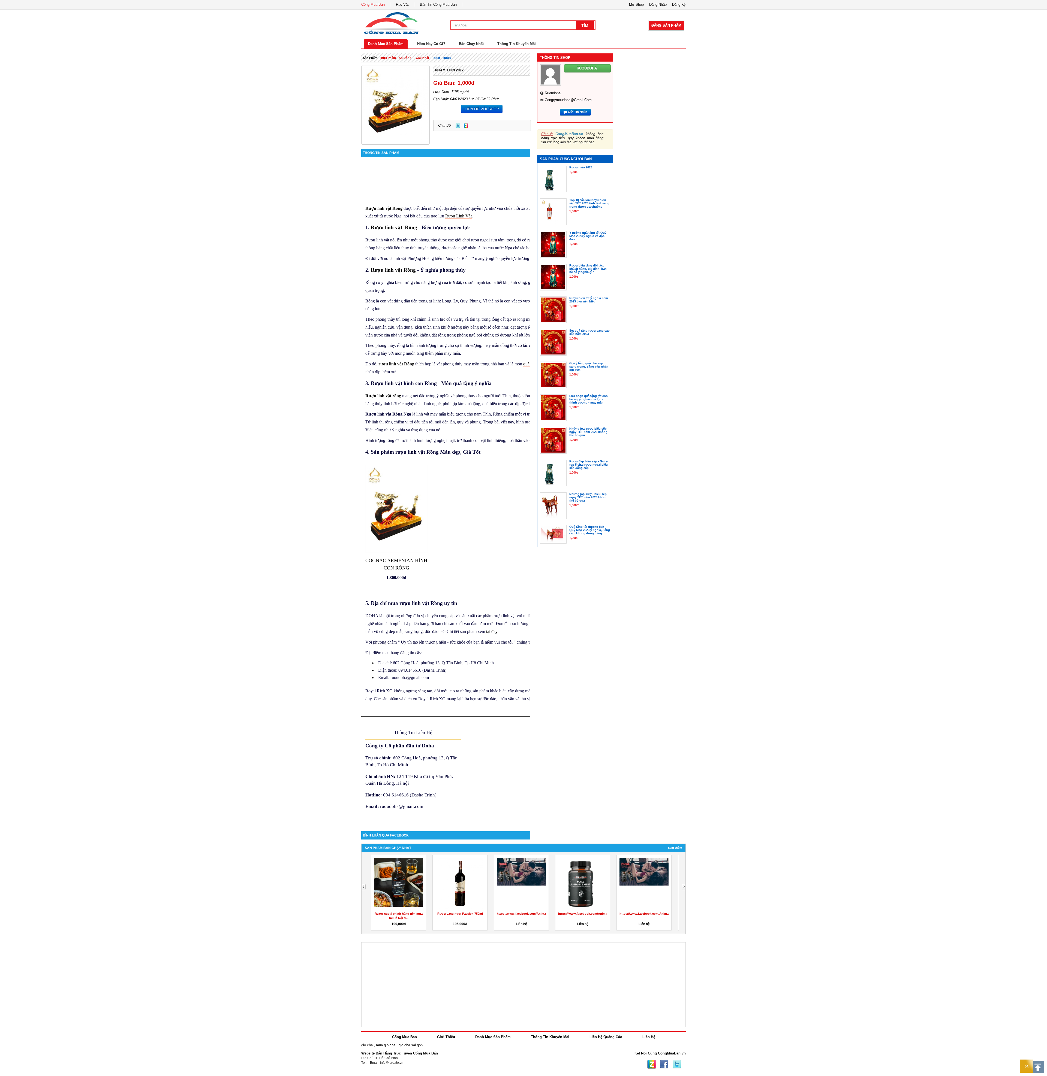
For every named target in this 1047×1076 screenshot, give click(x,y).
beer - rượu (442, 57)
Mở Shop (636, 4)
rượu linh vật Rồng (396, 364)
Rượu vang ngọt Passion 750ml (460, 913)
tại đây (492, 631)
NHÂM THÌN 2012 (449, 70)
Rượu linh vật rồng (383, 395)
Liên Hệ (648, 1037)
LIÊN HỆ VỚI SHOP (482, 109)
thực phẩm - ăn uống (395, 57)
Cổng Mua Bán (373, 4)
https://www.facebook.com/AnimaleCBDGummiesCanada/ (600, 913)
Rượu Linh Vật (458, 216)
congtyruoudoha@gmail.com (568, 100)
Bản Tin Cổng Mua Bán (438, 4)
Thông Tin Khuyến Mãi (516, 44)
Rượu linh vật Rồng (383, 208)
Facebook (664, 1064)
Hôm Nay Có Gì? (431, 44)
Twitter (458, 125)
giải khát (422, 57)
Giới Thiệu (446, 1037)
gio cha (367, 1045)
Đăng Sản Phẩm (666, 25)
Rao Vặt (402, 4)
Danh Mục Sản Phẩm (386, 44)
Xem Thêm (675, 847)
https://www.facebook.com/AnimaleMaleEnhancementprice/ (540, 913)
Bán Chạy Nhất (471, 44)
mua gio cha (385, 1045)
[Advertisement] (654, 117)
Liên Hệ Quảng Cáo (605, 1037)
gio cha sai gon (411, 1045)
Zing (466, 125)
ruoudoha (553, 93)
